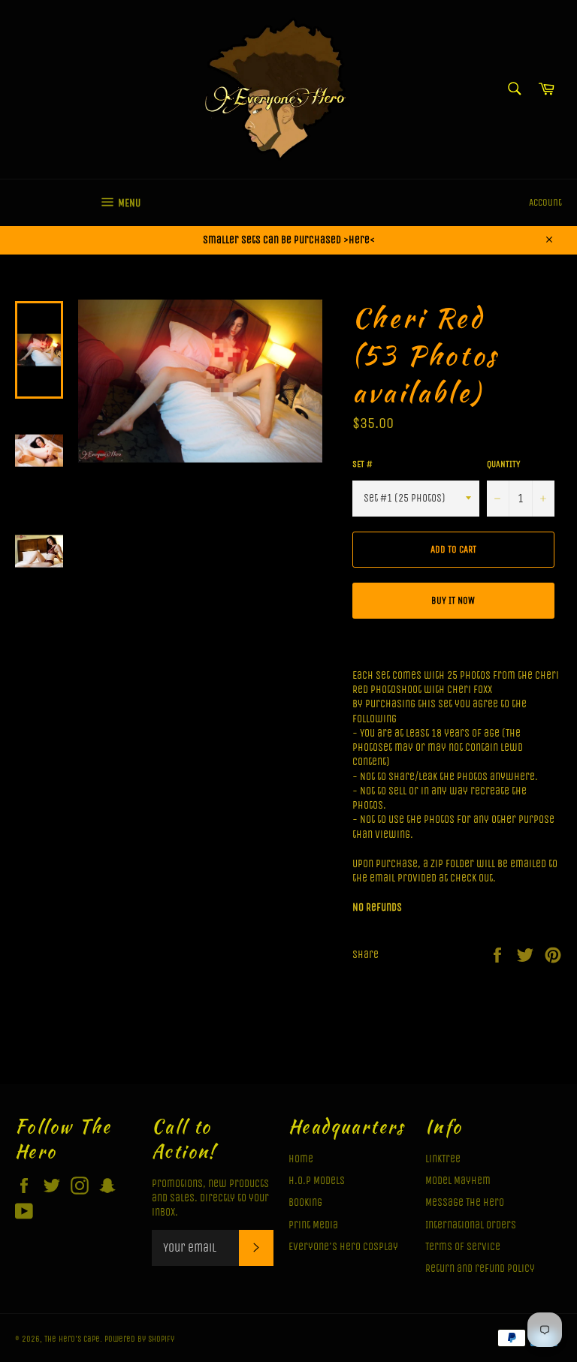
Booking (305, 1202)
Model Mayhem (458, 1180)
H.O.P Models (316, 1180)
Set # (362, 464)
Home (300, 1159)
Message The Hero (464, 1202)
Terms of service (462, 1246)
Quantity (503, 464)
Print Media (313, 1225)
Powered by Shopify (139, 1339)
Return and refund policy (480, 1268)
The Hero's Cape (72, 1339)
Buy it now (453, 600)
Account (545, 202)
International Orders (470, 1225)
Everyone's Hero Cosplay (343, 1246)
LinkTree (443, 1159)
